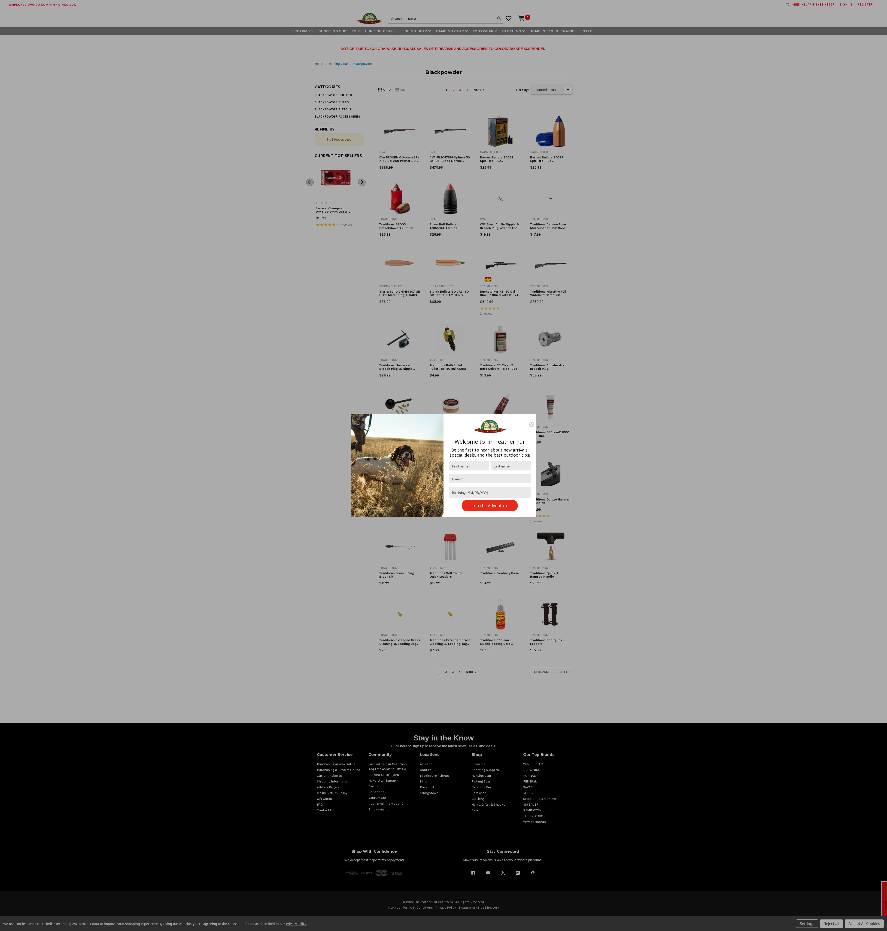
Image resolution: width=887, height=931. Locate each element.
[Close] (531, 424)
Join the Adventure (489, 505)
